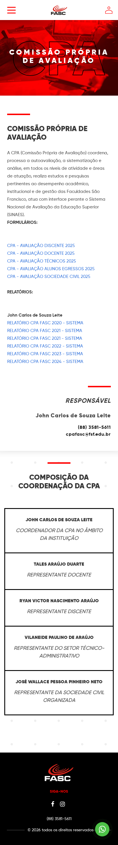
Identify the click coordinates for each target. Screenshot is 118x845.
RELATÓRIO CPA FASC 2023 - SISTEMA (45, 354)
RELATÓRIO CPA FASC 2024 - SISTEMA (45, 362)
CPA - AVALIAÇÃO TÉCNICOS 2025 (41, 261)
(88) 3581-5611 (94, 427)
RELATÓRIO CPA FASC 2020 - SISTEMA (45, 323)
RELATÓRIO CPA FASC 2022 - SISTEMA (45, 346)
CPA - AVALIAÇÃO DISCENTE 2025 (41, 246)
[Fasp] (59, 17)
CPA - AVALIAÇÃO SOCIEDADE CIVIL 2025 (48, 277)
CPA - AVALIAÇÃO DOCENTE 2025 (40, 253)
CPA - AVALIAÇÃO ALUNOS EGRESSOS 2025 (51, 269)
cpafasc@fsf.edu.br (88, 434)
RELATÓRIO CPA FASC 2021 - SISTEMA (44, 331)
